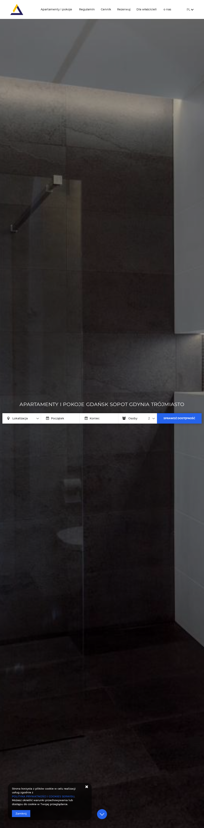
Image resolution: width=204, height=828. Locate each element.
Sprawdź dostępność (179, 418)
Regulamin (87, 9)
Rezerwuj (123, 9)
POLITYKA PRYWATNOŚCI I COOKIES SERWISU (43, 796)
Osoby (132, 418)
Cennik (106, 9)
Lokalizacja (20, 418)
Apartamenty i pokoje (56, 9)
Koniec (95, 418)
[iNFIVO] (21, 9)
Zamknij (21, 813)
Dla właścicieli (146, 9)
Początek (57, 418)
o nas (167, 9)
